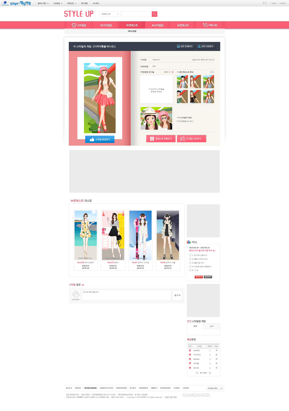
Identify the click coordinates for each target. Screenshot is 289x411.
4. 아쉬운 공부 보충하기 (201, 267)
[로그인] (264, 3)
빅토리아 (156, 60)
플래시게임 (42, 3)
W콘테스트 (106, 14)
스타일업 (56, 3)
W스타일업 (106, 24)
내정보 (273, 3)
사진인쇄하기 (185, 46)
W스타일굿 (132, 24)
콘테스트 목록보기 (161, 138)
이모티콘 (75, 299)
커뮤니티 (210, 24)
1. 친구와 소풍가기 (199, 255)
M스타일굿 (183, 24)
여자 (195, 326)
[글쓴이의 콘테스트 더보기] (203, 60)
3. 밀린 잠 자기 (198, 263)
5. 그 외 (195, 270)
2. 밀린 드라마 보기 (200, 259)
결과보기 (208, 277)
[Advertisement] (144, 171)
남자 (212, 326)
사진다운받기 (206, 46)
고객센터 (282, 3)
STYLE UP (78, 13)
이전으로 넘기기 (213, 72)
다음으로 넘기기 (211, 72)
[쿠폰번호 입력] (75, 31)
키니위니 (96, 3)
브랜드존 (70, 3)
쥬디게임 (84, 3)
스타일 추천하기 (99, 139)
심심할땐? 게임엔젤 (16, 3)
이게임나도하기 (191, 138)
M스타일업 (157, 24)
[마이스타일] (132, 31)
